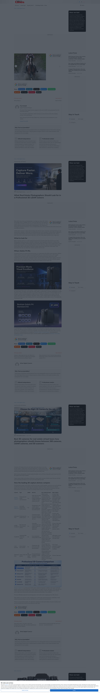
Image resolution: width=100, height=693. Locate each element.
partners (6, 684)
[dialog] (50, 687)
